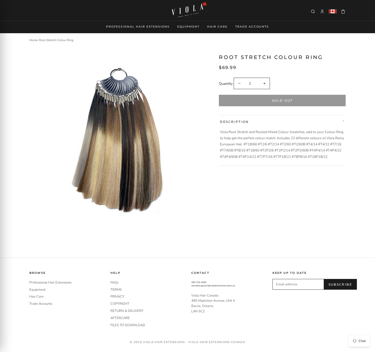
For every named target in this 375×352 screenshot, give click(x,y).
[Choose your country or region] (332, 11)
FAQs (114, 282)
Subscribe (340, 284)
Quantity (226, 83)
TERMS (116, 289)
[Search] (313, 11)
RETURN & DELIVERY (127, 311)
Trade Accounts (252, 26)
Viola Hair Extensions (164, 342)
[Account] (322, 11)
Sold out (282, 100)
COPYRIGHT (119, 303)
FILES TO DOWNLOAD (127, 325)
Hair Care (217, 26)
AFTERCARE (120, 318)
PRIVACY (117, 296)
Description (234, 122)
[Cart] (343, 11)
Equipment (188, 26)
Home (33, 40)
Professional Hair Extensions (138, 26)
